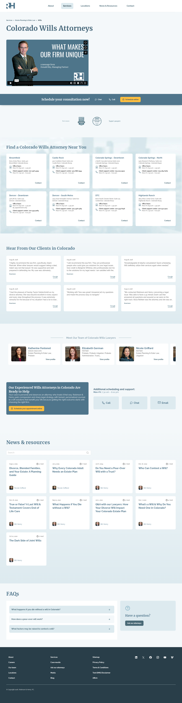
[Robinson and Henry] (10, 6)
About (51, 6)
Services (67, 6)
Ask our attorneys (134, 623)
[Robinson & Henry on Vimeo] (172, 658)
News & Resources (108, 6)
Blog (52, 678)
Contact (130, 6)
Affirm (95, 678)
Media (53, 673)
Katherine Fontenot (39, 348)
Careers (11, 662)
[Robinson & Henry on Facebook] (150, 658)
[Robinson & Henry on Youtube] (165, 658)
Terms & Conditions (100, 668)
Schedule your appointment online (28, 409)
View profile (50, 359)
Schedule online (132, 99)
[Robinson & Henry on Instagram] (157, 658)
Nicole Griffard (144, 348)
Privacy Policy (98, 662)
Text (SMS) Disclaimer (101, 673)
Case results (56, 662)
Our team (12, 668)
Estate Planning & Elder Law (25, 20)
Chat (100, 99)
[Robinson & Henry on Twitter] (143, 658)
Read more (12, 274)
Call (113, 99)
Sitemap (96, 657)
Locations (85, 6)
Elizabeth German (92, 348)
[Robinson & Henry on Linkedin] (136, 658)
